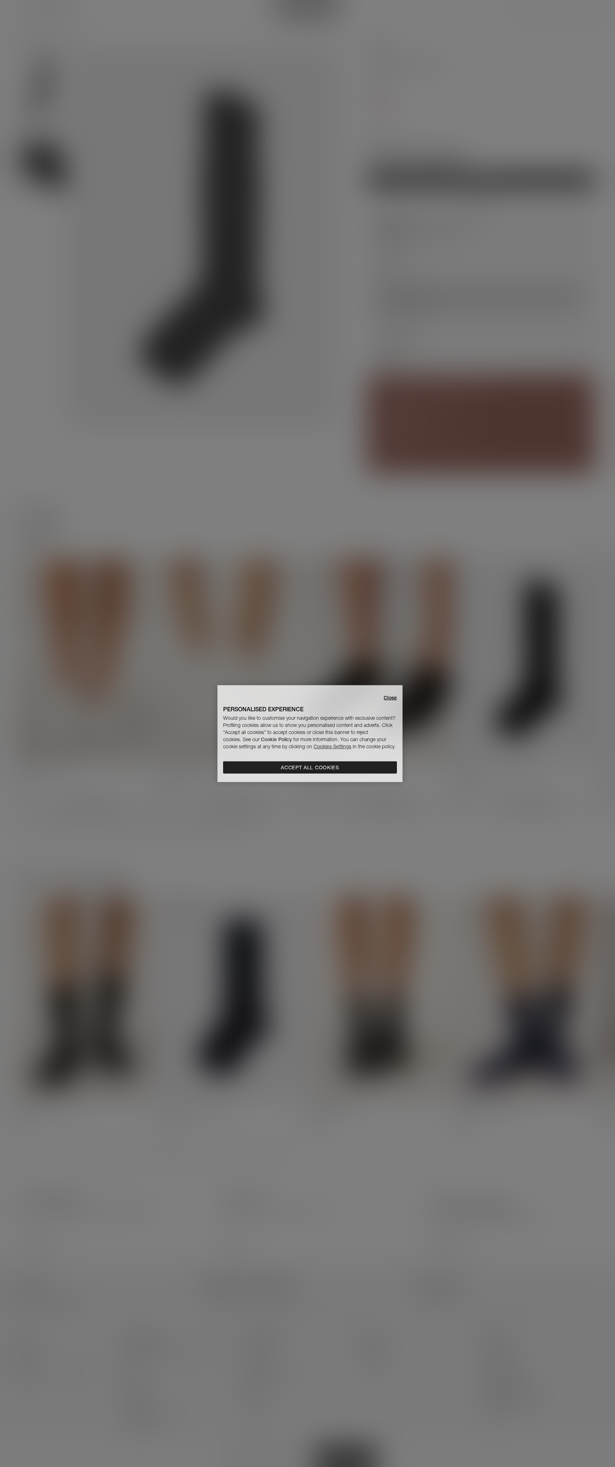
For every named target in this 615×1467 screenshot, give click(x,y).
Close (390, 697)
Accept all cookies (310, 767)
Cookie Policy (276, 739)
